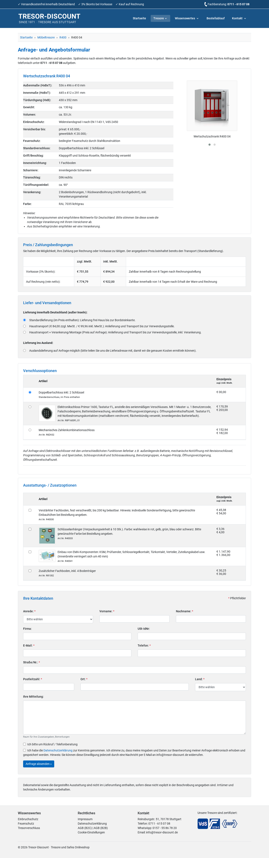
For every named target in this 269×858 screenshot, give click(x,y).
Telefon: (144, 645)
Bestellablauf (216, 18)
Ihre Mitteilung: (33, 696)
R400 (62, 37)
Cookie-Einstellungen (91, 832)
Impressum (85, 819)
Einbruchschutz (28, 819)
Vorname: (106, 611)
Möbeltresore (46, 37)
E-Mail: (28, 645)
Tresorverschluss (29, 828)
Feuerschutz (26, 823)
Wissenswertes (185, 18)
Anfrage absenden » (39, 764)
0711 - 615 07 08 (238, 4)
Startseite (139, 18)
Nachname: (184, 611)
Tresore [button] (158, 18)
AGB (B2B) (101, 828)
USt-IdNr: (144, 628)
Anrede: (29, 611)
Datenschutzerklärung (58, 750)
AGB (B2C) (85, 828)
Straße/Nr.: (31, 662)
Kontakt (237, 18)
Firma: (27, 628)
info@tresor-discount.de (162, 832)
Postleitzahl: (32, 679)
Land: (199, 679)
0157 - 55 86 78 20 (165, 828)
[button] (209, 145)
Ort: (83, 679)
